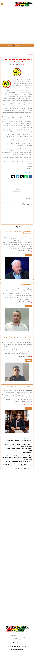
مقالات (28, 251)
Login (3, 198)
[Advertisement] (17, 26)
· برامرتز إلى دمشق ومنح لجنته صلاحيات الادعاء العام (18, 461)
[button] (2, 4)
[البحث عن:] (27, 49)
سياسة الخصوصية (17, 649)
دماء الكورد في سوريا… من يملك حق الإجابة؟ (19, 387)
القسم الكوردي (10, 45)
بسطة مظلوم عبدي (26, 284)
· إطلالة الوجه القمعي (26, 452)
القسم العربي (25, 45)
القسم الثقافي (17, 45)
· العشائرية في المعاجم (26, 438)
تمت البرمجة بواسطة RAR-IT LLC (17, 647)
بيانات (21, 64)
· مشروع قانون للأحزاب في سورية (23, 468)
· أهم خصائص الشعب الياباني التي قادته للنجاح (19, 455)
